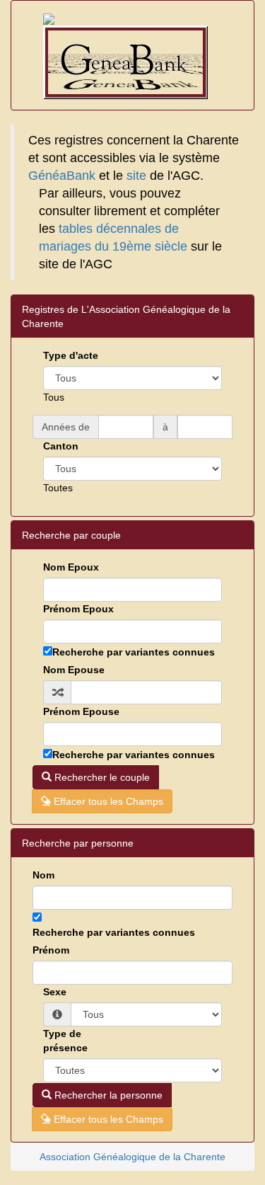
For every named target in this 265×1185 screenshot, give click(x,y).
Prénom (51, 950)
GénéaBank (61, 175)
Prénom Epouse (81, 711)
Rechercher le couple (101, 777)
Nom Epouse (74, 669)
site (136, 175)
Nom (43, 875)
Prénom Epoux (78, 608)
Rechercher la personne (107, 1095)
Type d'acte (70, 355)
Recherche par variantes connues (133, 652)
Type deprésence (65, 1040)
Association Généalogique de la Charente (132, 1156)
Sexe (54, 991)
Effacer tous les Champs (107, 801)
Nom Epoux (71, 567)
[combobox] (53, 397)
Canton (60, 446)
